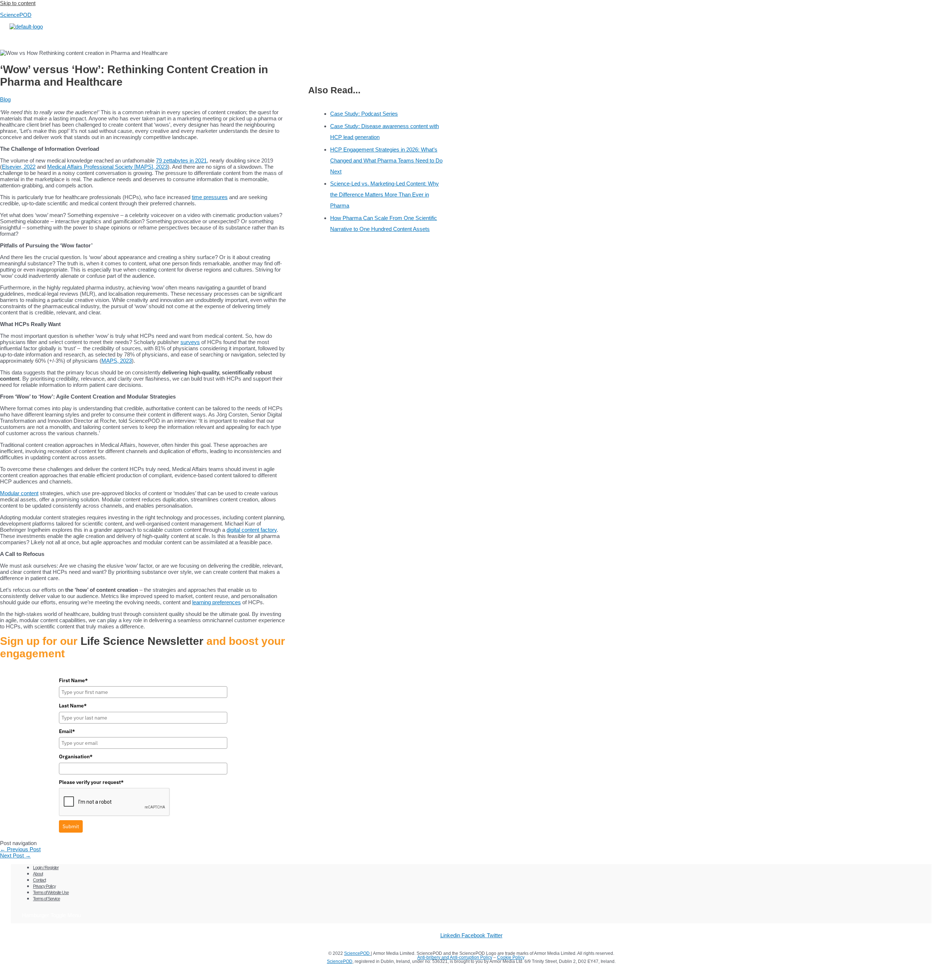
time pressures (210, 197)
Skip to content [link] (18, 3)
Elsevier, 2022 (19, 167)
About (38, 874)
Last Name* (73, 705)
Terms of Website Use (51, 892)
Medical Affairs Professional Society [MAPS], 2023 (107, 167)
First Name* (73, 680)
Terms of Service (46, 898)
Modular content (19, 493)
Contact (39, 880)
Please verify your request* (91, 782)
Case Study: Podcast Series (364, 114)
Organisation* (76, 756)
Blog (5, 99)
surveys (190, 342)
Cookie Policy (511, 957)
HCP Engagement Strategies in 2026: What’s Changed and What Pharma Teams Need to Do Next (386, 160)
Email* (67, 731)
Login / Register (46, 867)
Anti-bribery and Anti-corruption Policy (454, 957)
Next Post (15, 855)
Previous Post (20, 849)
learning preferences (216, 602)
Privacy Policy (44, 886)
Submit (71, 826)
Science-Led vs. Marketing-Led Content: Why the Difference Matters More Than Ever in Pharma (384, 194)
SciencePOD (15, 15)
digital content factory (252, 530)
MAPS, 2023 (116, 361)
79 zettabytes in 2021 (181, 160)
